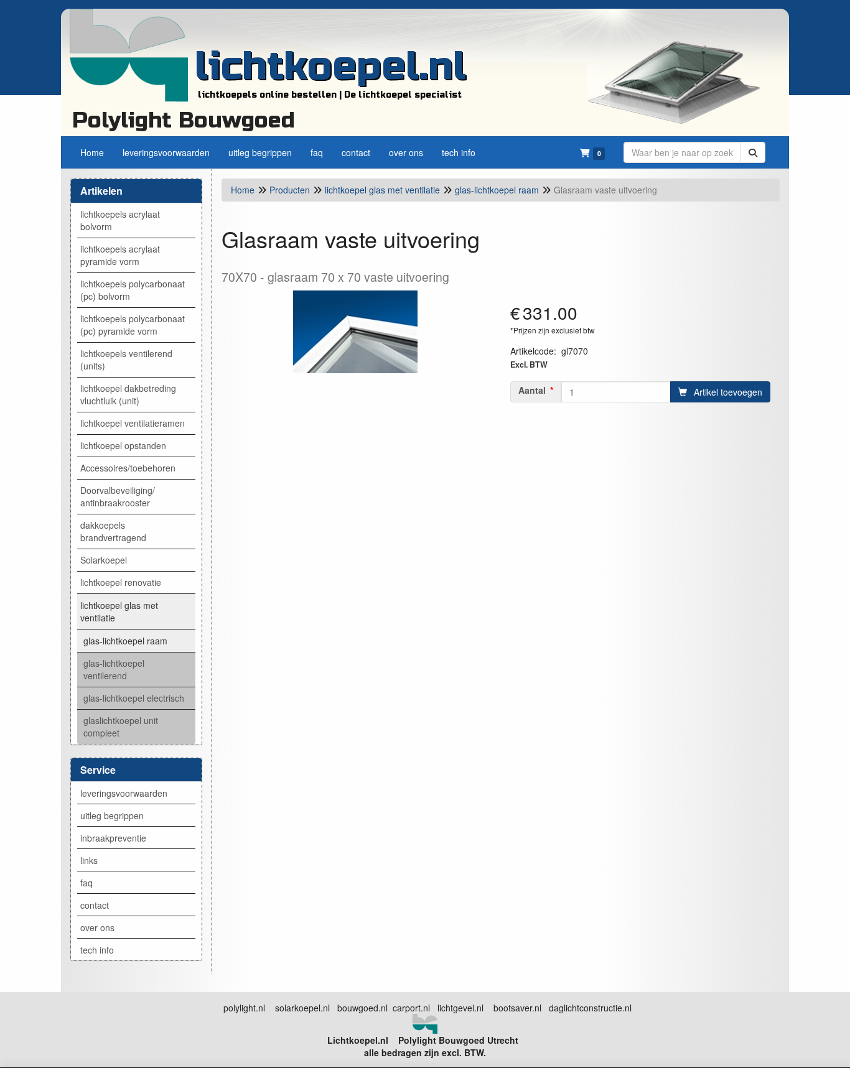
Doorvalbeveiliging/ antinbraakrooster (117, 496)
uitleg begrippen (112, 815)
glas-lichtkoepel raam (125, 640)
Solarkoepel (103, 560)
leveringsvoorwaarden (123, 793)
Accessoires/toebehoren (127, 468)
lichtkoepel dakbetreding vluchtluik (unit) (128, 394)
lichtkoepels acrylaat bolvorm (120, 220)
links (89, 860)
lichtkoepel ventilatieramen (132, 423)
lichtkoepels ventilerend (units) (126, 359)
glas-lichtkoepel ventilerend (113, 669)
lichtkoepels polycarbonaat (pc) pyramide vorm (132, 324)
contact (94, 905)
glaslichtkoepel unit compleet (120, 726)
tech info (97, 950)
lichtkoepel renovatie (120, 582)
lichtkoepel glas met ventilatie (119, 611)
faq (86, 882)
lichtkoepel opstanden (123, 445)
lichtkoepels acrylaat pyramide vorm (120, 255)
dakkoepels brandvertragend (113, 531)
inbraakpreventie (113, 838)
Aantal (532, 390)
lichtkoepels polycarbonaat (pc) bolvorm (132, 289)
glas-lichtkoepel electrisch (133, 698)
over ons (97, 927)
